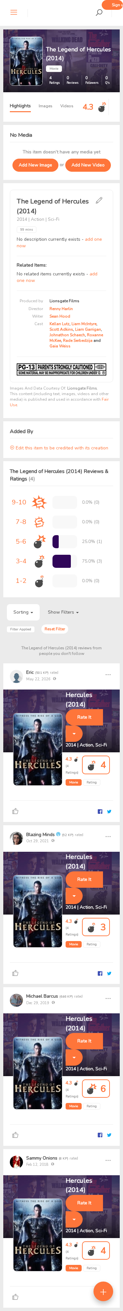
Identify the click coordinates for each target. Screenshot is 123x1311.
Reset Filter (55, 629)
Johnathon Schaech (67, 335)
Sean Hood (60, 316)
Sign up (117, 5)
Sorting (21, 612)
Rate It (84, 717)
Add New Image (35, 165)
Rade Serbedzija (77, 340)
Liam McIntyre (84, 323)
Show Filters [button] (61, 612)
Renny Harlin (61, 308)
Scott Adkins (61, 329)
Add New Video (88, 165)
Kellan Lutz (60, 323)
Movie (73, 782)
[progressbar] (55, 541)
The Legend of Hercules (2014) (87, 695)
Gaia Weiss (60, 346)
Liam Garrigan (88, 329)
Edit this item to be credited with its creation (61, 448)
